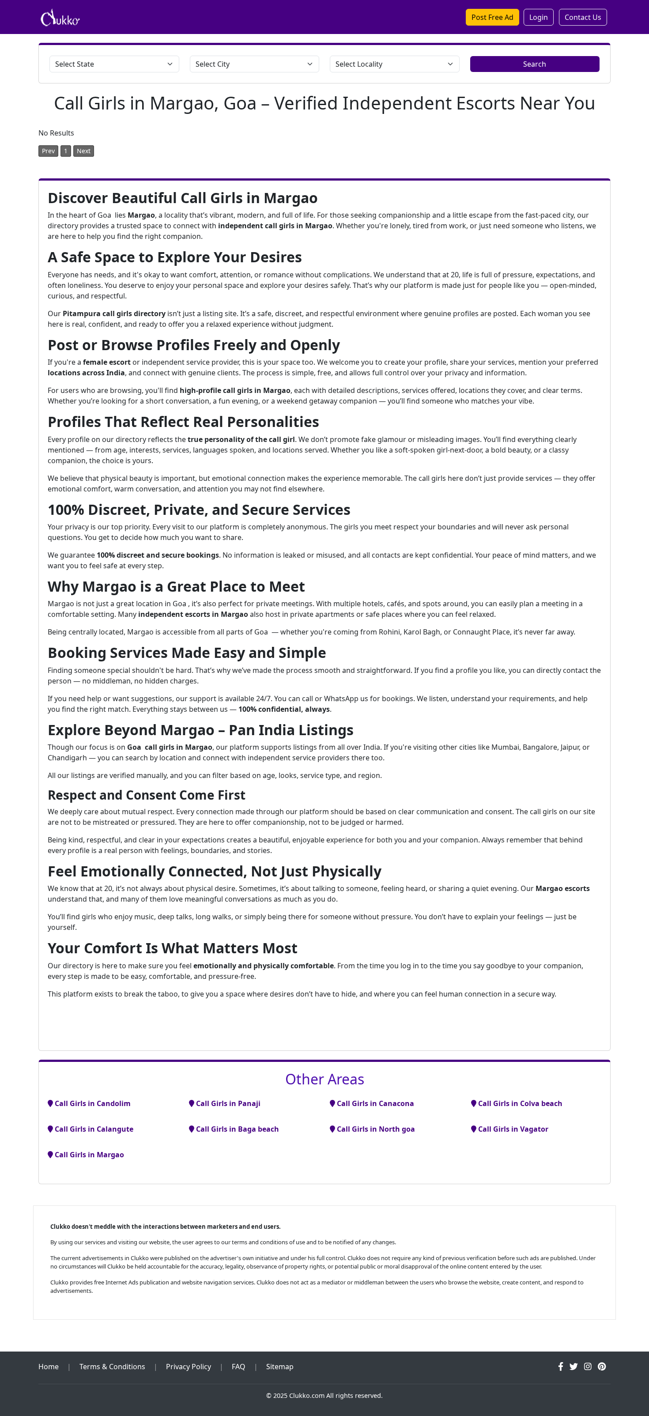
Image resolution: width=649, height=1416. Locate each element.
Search (534, 64)
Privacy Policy (188, 1366)
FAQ (238, 1366)
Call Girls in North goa (375, 1129)
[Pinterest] (602, 1366)
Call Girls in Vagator (512, 1129)
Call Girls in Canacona (374, 1103)
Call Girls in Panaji (227, 1103)
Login (538, 17)
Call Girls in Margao (88, 1154)
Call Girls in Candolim (92, 1103)
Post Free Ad (492, 17)
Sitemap (280, 1366)
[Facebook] (560, 1366)
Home (48, 1366)
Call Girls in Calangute (93, 1129)
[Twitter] (574, 1366)
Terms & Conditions (112, 1366)
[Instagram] (588, 1366)
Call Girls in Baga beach (236, 1129)
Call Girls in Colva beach (519, 1103)
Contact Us (583, 17)
